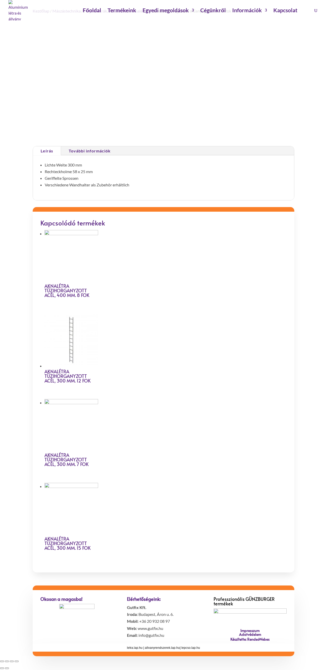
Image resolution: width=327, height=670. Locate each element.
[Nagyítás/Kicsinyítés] (17, 661)
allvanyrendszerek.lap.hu (162, 648)
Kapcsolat (285, 10)
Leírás (47, 150)
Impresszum (250, 630)
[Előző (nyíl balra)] (2, 668)
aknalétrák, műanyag (231, 128)
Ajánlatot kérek (187, 108)
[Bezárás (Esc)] (2, 661)
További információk (90, 150)
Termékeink (122, 10)
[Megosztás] (7, 661)
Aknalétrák (205, 128)
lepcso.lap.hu (190, 648)
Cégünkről (213, 10)
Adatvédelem (250, 634)
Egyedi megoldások (166, 10)
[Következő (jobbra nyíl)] (7, 668)
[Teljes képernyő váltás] (12, 661)
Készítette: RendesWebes (250, 639)
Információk (247, 10)
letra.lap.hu (135, 648)
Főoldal (92, 10)
